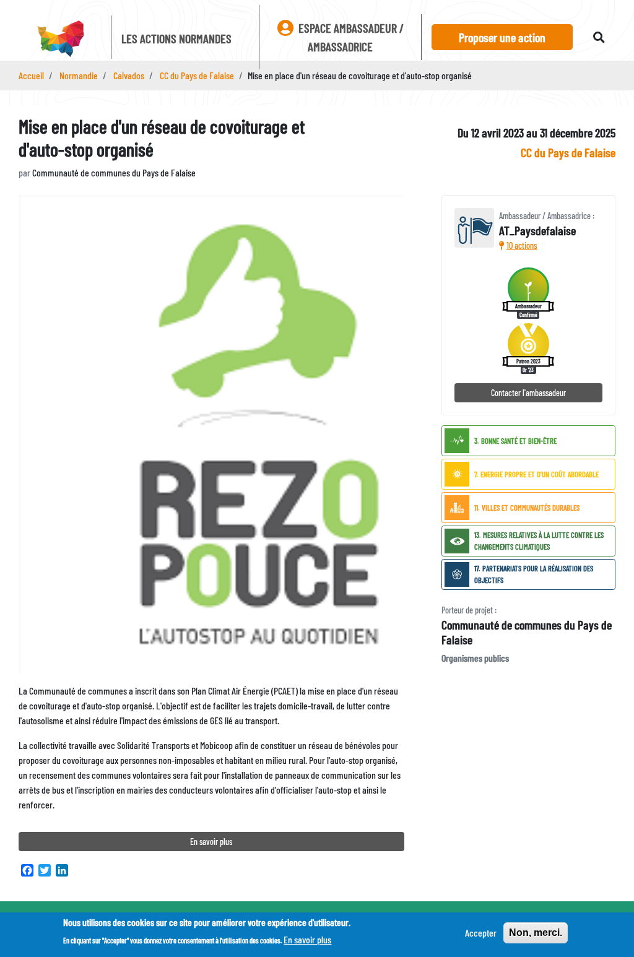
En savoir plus (211, 841)
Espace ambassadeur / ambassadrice (350, 37)
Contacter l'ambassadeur (528, 393)
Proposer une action (502, 37)
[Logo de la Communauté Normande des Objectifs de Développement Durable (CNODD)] (59, 39)
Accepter (481, 932)
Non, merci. (535, 932)
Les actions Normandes (176, 38)
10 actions (521, 245)
